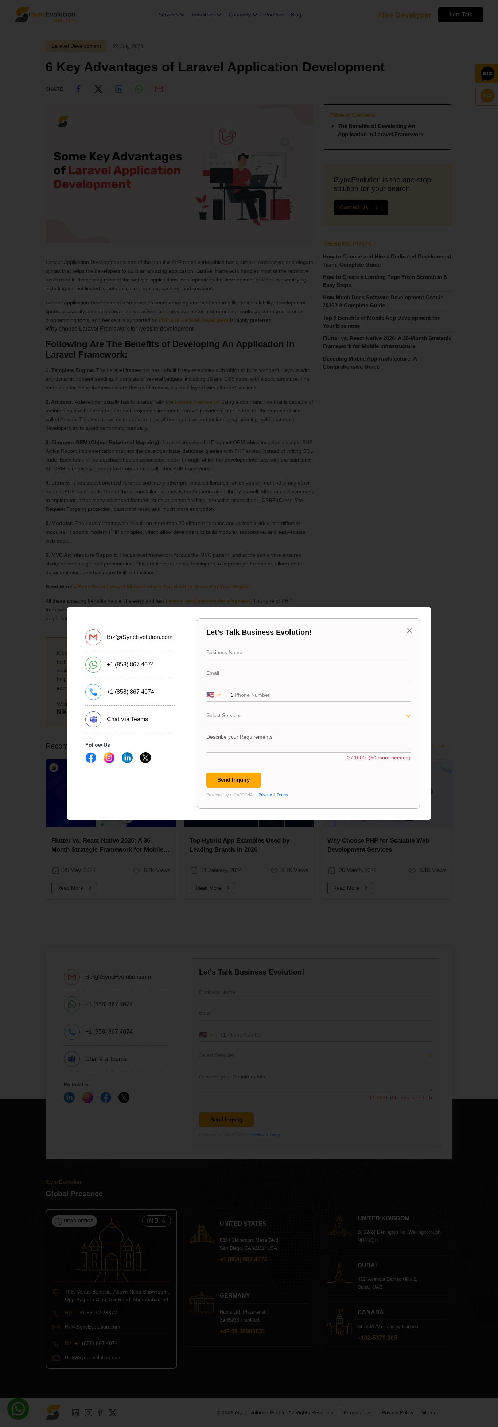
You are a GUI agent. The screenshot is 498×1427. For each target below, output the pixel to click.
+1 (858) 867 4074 (130, 664)
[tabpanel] (308, 713)
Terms (282, 795)
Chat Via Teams (127, 719)
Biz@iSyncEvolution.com (139, 637)
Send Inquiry (233, 780)
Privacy (265, 795)
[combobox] (308, 717)
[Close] (409, 631)
